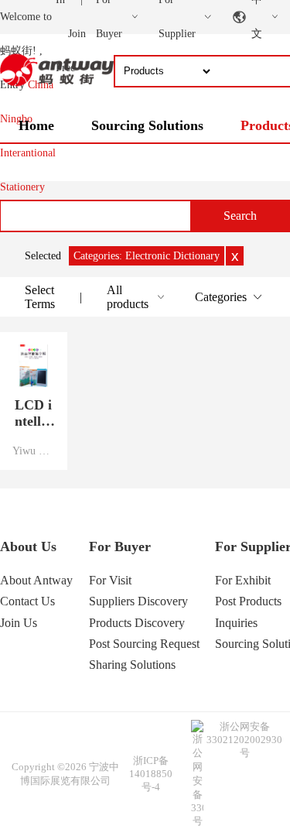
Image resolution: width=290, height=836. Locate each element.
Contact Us (27, 601)
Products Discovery (137, 622)
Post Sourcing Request (144, 643)
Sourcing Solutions (147, 125)
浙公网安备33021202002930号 (244, 740)
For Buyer (120, 546)
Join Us (18, 622)
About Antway (36, 580)
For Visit (110, 580)
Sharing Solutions (132, 664)
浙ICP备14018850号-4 (150, 774)
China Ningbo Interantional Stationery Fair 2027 (28, 153)
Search (240, 215)
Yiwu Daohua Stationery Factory (33, 450)
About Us (28, 546)
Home (36, 125)
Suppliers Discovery (138, 601)
